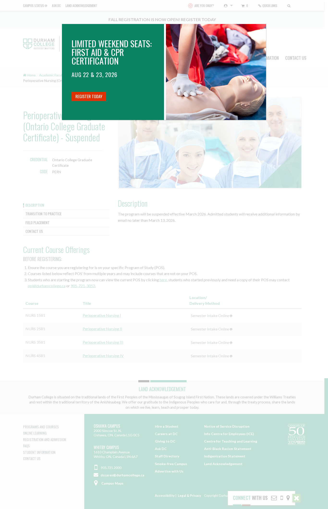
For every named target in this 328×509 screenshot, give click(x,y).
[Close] (261, 29)
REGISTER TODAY (88, 96)
